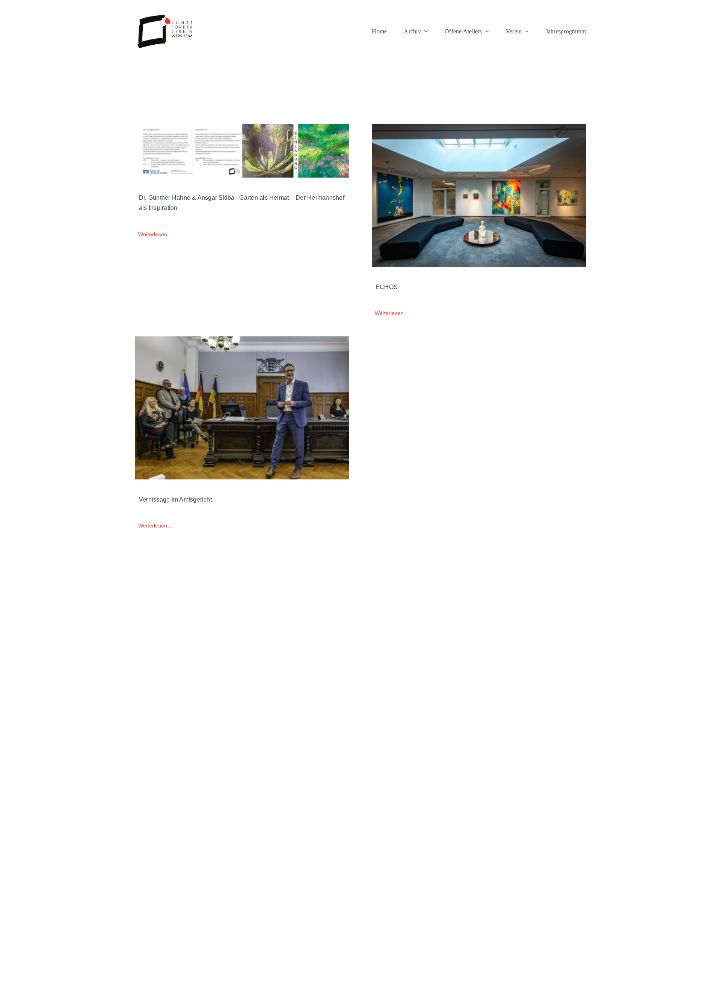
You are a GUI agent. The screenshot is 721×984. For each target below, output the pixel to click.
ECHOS (387, 287)
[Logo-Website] (165, 17)
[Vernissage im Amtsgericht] (242, 407)
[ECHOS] (479, 195)
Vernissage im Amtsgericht (175, 499)
